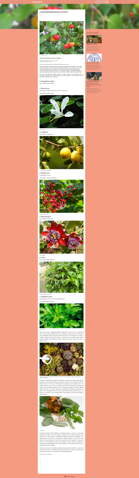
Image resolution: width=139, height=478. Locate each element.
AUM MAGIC (37, 2)
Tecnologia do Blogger (70, 476)
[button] (40, 15)
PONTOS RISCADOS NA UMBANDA (92, 62)
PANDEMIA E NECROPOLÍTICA (91, 44)
